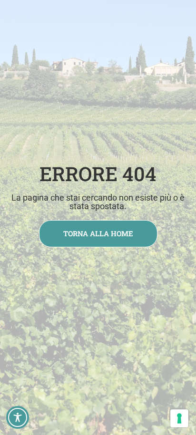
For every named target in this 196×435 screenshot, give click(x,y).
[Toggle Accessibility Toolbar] (17, 417)
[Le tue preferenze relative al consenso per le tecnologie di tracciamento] (179, 418)
